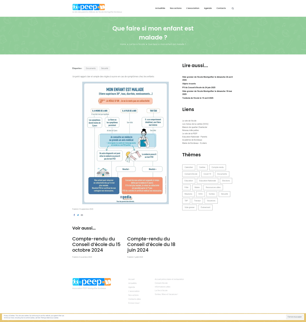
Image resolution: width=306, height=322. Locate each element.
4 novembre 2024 (85, 257)
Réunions (188, 194)
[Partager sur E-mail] (82, 215)
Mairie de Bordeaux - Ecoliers (194, 143)
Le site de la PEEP (189, 133)
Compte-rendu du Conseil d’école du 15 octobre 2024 (96, 244)
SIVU (200, 194)
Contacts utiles (134, 299)
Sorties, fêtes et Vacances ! (166, 294)
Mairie (197, 187)
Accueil (131, 279)
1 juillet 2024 (138, 257)
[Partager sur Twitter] (78, 215)
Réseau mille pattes (190, 130)
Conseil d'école (191, 174)
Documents (91, 68)
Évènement (205, 207)
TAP (186, 201)
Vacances (211, 201)
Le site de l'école (189, 121)
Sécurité (104, 68)
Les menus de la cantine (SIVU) (195, 124)
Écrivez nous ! (134, 303)
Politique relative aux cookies (49, 318)
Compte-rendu (218, 167)
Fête (186, 187)
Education (189, 181)
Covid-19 (207, 174)
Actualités (160, 8)
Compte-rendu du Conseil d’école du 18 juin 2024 (151, 244)
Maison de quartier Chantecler (194, 127)
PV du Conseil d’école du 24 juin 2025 (198, 87)
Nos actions (176, 8)
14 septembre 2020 (86, 209)
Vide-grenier (190, 207)
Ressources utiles (213, 187)
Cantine (202, 167)
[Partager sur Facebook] (74, 215)
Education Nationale (207, 181)
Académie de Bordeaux (192, 140)
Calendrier (189, 167)
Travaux (197, 201)
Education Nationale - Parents (194, 137)
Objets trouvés (189, 84)
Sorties (212, 194)
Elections (226, 181)
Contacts (221, 8)
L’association (192, 8)
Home (123, 44)
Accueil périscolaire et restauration (169, 279)
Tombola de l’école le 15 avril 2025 (197, 98)
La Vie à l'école (137, 44)
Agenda (208, 8)
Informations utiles (162, 287)
